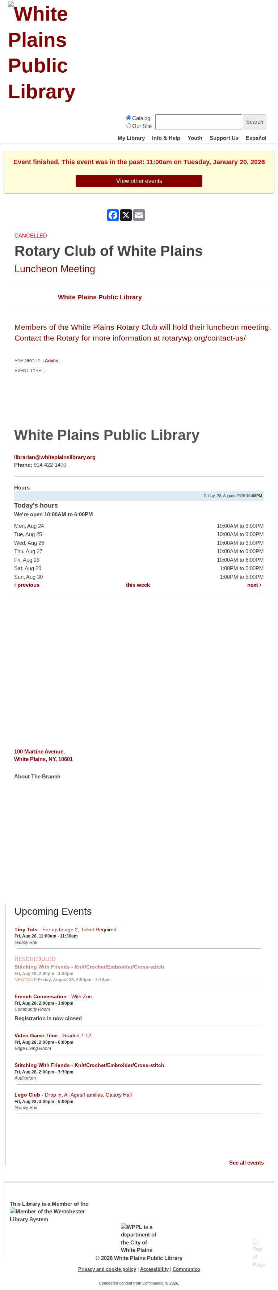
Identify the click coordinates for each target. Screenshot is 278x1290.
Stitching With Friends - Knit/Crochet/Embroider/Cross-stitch (89, 967)
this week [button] (138, 585)
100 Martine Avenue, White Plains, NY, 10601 (43, 755)
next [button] (253, 585)
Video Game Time (52, 1035)
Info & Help (166, 138)
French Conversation (53, 996)
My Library (131, 138)
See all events (246, 1162)
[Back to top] (260, 1246)
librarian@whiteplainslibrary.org (55, 457)
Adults (51, 360)
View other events (139, 181)
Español (256, 138)
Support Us (224, 138)
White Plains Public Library (100, 297)
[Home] (49, 52)
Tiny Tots (65, 929)
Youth (195, 138)
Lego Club (73, 1095)
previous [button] (27, 585)
